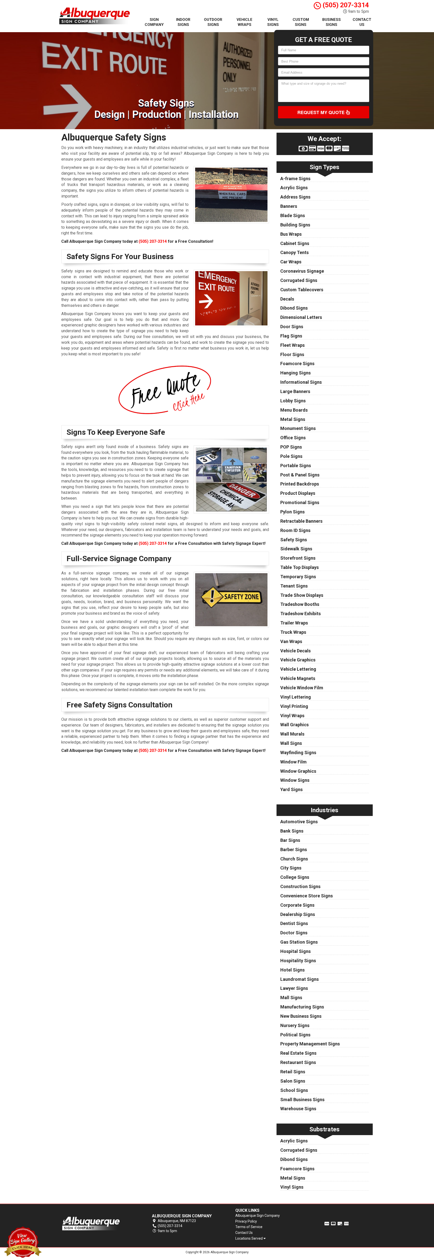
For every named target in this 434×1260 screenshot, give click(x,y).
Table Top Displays (299, 567)
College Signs (294, 877)
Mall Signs (291, 997)
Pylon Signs (292, 511)
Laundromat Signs (299, 979)
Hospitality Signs (298, 960)
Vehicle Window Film (301, 687)
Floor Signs (292, 354)
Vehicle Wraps (244, 22)
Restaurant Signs (298, 1062)
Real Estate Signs (298, 1053)
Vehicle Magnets (297, 678)
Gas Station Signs (299, 942)
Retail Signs (292, 1071)
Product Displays (297, 493)
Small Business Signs (302, 1099)
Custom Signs (301, 22)
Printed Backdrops (299, 484)
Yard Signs (291, 789)
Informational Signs (301, 382)
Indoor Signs (183, 22)
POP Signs (291, 447)
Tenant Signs (294, 586)
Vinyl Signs (273, 22)
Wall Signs (291, 743)
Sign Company (154, 22)
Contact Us (362, 22)
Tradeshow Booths (299, 604)
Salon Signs (292, 1081)
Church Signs (294, 858)
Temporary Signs (298, 576)
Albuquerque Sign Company (257, 1216)
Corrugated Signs (298, 280)
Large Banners (295, 391)
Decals (287, 299)
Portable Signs (295, 465)
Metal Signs (292, 419)
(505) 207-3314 (345, 5)
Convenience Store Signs (306, 895)
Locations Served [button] (249, 1238)
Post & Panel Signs (299, 474)
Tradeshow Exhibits (300, 613)
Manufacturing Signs (302, 1006)
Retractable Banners (301, 521)
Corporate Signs (297, 905)
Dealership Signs (297, 914)
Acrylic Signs (294, 187)
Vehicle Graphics (297, 659)
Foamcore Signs (297, 363)
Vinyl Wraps (292, 715)
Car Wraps (290, 261)
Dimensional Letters (301, 317)
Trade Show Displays (301, 595)
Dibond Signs (294, 308)
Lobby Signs (293, 400)
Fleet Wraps (292, 345)
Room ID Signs (295, 530)
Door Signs (291, 326)
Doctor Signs (293, 932)
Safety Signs (293, 539)
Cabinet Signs (294, 243)
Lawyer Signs (294, 988)
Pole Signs (291, 456)
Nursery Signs (294, 1025)
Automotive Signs (299, 821)
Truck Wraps (293, 632)
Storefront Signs (297, 558)
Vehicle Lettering (298, 669)
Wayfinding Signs (298, 752)
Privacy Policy (246, 1221)
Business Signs (331, 22)
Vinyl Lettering (295, 697)
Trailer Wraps (294, 622)
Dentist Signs (294, 923)
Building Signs (295, 224)
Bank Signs (291, 831)
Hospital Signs (295, 951)
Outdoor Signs (213, 22)
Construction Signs (300, 886)
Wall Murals (292, 734)
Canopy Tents (294, 252)
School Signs (294, 1090)
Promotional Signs (299, 502)
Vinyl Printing (294, 706)
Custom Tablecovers (301, 289)
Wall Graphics (294, 724)
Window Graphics (298, 771)
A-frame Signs (295, 178)
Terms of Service (248, 1227)
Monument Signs (298, 428)
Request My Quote (321, 112)
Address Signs (295, 197)
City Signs (290, 867)
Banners (288, 206)
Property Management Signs (310, 1043)
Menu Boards (294, 410)
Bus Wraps (291, 234)
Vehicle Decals (295, 650)
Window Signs (294, 780)
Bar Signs (290, 840)
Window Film (293, 761)
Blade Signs (292, 215)
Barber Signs (293, 849)
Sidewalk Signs (296, 548)
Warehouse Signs (298, 1108)
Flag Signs (291, 335)
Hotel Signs (292, 970)
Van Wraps (291, 641)
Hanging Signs (295, 372)
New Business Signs (300, 1016)
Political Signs (295, 1034)
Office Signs (293, 437)
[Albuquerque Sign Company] (97, 1224)
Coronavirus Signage (302, 271)
